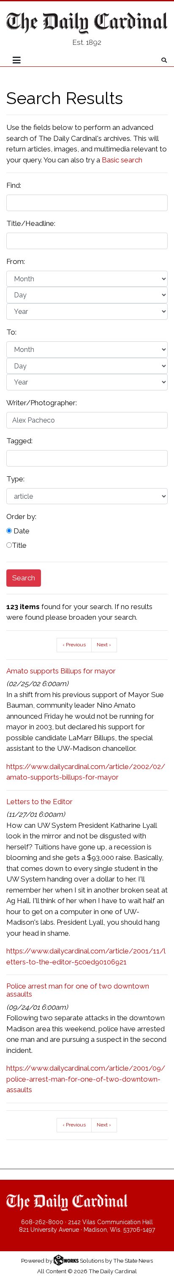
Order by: (21, 516)
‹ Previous (74, 645)
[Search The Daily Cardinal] (164, 60)
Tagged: (19, 441)
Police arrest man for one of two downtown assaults (77, 990)
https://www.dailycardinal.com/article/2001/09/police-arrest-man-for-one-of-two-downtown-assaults (85, 1079)
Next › (104, 645)
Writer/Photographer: (41, 402)
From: (15, 261)
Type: (15, 479)
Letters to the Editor (39, 801)
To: (11, 332)
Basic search (122, 160)
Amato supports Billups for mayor (61, 671)
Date (21, 531)
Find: (13, 185)
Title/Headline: (30, 223)
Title (19, 545)
